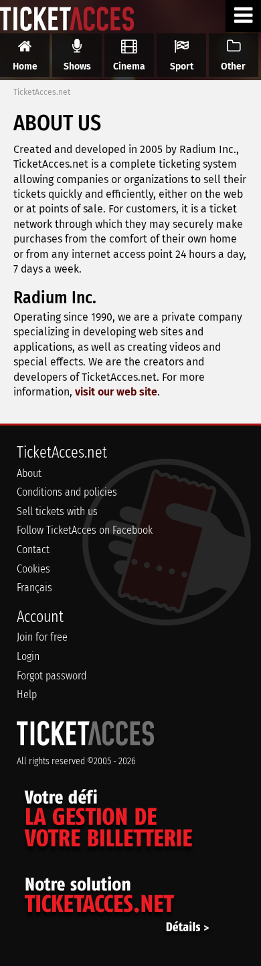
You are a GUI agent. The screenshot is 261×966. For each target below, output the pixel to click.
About (29, 473)
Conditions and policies (67, 492)
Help (27, 694)
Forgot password (51, 675)
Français (34, 587)
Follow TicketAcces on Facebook (85, 530)
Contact (33, 549)
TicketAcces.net (41, 92)
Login (28, 656)
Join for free (42, 637)
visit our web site (116, 391)
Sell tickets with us (57, 511)
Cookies (33, 568)
